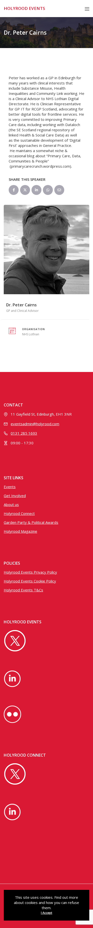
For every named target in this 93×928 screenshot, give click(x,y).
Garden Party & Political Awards (31, 522)
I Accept (46, 913)
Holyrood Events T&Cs (23, 589)
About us (11, 504)
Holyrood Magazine (20, 531)
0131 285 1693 (24, 433)
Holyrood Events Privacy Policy (30, 572)
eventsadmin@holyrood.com (35, 423)
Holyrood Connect (19, 513)
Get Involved (15, 495)
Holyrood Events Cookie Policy (30, 581)
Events (10, 486)
